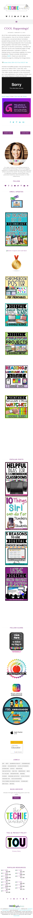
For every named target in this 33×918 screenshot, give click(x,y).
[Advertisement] (16, 438)
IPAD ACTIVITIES (6, 771)
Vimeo (25, 96)
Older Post (25, 132)
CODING (4, 766)
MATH (28, 771)
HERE (8, 56)
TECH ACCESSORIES (17, 778)
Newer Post (7, 132)
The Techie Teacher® (14, 908)
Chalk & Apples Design (25, 910)
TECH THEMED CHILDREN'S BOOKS (11, 781)
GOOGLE (12, 768)
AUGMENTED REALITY (15, 763)
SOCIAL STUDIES (25, 776)
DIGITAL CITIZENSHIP (23, 766)
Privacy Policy (16, 851)
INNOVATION (19, 768)
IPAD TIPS (14, 771)
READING (22, 773)
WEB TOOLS (5, 783)
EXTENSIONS (5, 768)
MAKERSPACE (22, 771)
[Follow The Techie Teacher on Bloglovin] (16, 652)
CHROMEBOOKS (26, 763)
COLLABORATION (12, 766)
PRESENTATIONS (15, 773)
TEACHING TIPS (6, 778)
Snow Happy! (6, 96)
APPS (7, 763)
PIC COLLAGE (5, 773)
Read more (16, 915)
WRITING (12, 783)
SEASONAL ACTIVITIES (13, 776)
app (3, 763)
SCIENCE (4, 776)
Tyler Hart (17, 96)
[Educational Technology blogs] (16, 271)
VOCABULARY (24, 781)
